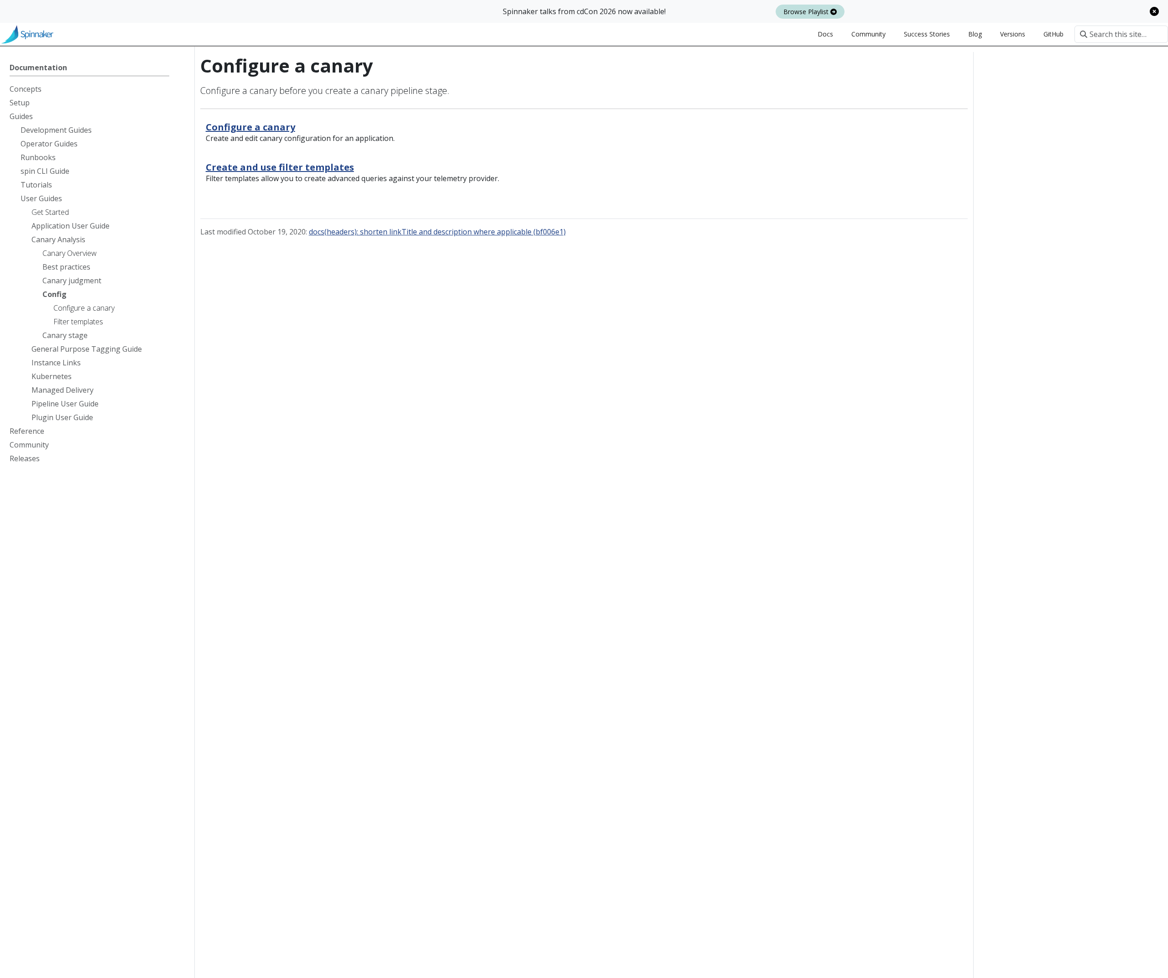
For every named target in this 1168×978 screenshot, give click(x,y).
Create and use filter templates (280, 167)
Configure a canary (250, 127)
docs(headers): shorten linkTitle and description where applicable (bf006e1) (437, 232)
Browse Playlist (806, 11)
